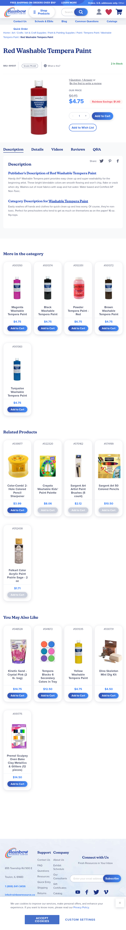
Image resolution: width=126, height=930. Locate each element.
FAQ (39, 865)
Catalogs (112, 21)
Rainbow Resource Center (16, 854)
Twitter (102, 161)
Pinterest (110, 161)
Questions (43, 871)
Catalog (57, 893)
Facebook (117, 161)
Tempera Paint (91, 32)
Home (6, 32)
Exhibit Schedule (58, 867)
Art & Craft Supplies (35, 32)
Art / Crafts (17, 32)
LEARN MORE (69, 2)
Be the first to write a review (86, 83)
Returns (41, 893)
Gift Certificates (59, 886)
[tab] (13, 150)
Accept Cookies (42, 919)
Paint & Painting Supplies (61, 32)
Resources (43, 876)
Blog (64, 21)
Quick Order (20, 29)
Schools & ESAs (44, 21)
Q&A (97, 149)
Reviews (78, 149)
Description (13, 149)
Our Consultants (60, 876)
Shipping (42, 887)
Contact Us (20, 21)
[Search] (81, 12)
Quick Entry (44, 882)
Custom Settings (80, 919)
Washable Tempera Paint (68, 201)
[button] (99, 11)
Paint (79, 32)
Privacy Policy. (81, 907)
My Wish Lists (108, 12)
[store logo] (15, 12)
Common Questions (87, 21)
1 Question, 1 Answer (80, 80)
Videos (57, 149)
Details (37, 149)
